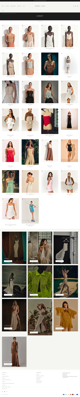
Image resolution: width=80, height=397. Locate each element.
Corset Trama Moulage (10, 48)
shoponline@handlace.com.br (66, 372)
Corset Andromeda (69, 104)
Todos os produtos (10, 13)
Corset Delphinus (50, 104)
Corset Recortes (69, 135)
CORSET (15, 13)
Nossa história (38, 378)
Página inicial (4, 13)
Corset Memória (30, 48)
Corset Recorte (30, 76)
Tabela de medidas (38, 377)
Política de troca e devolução (40, 375)
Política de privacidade (39, 381)
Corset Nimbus (10, 104)
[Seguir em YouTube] (4, 391)
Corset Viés (50, 76)
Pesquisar (37, 374)
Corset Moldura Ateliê (50, 48)
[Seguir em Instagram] (2, 391)
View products (8, 294)
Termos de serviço (38, 382)
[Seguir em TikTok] (6, 391)
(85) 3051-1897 (65, 375)
